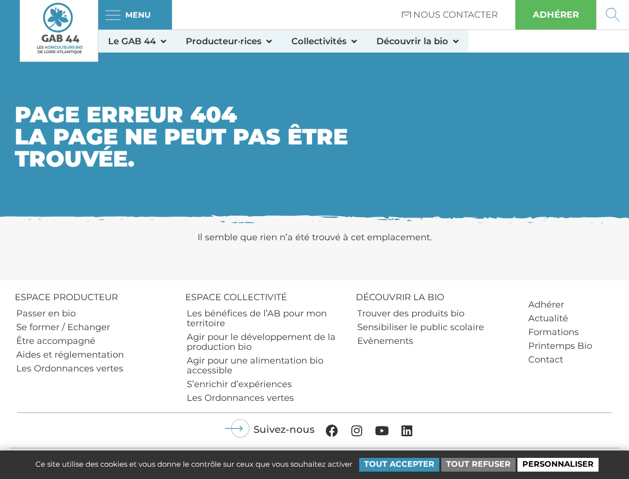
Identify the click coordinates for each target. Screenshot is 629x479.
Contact (545, 359)
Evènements (385, 341)
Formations (553, 332)
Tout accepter (399, 464)
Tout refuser (478, 464)
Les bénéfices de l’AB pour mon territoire (257, 318)
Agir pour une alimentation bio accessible (255, 365)
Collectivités (318, 41)
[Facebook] (331, 430)
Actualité (548, 318)
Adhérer (546, 304)
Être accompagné (55, 341)
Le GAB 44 (132, 41)
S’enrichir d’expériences (239, 384)
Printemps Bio (560, 345)
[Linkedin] (407, 430)
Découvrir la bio (412, 41)
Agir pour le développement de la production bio (261, 342)
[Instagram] (356, 430)
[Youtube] (382, 430)
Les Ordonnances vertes (69, 368)
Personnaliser (558, 464)
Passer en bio (46, 313)
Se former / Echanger (63, 327)
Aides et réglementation (70, 354)
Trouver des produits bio (410, 313)
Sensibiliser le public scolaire (420, 327)
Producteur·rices (223, 41)
